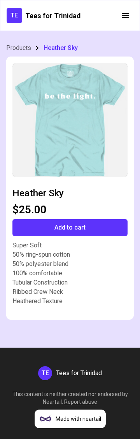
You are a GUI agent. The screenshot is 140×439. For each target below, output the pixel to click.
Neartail (52, 402)
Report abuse (80, 402)
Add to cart (70, 227)
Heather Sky (61, 47)
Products (18, 47)
